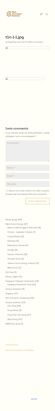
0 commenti (38, 42)
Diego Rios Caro (14, 42)
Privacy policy (12, 344)
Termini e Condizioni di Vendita (20, 350)
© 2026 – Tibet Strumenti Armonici (26, 395)
